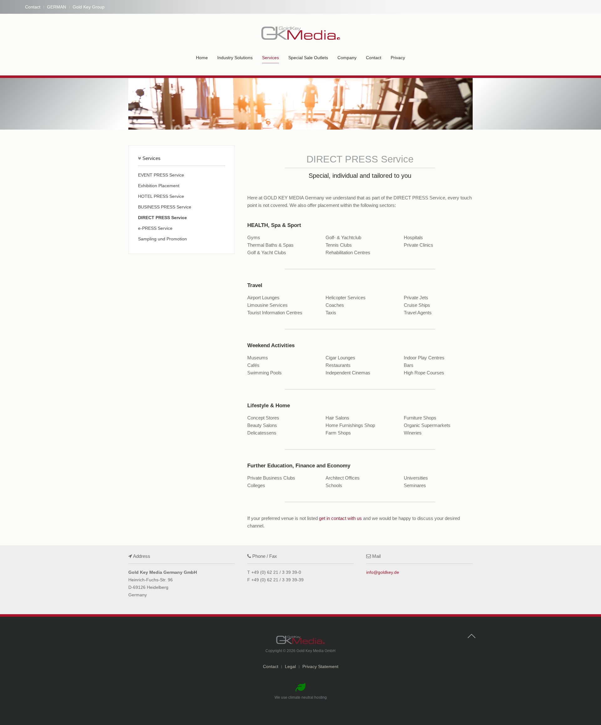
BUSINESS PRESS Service (164, 206)
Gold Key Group (89, 6)
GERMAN (56, 6)
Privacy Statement (320, 666)
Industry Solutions (235, 57)
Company (347, 57)
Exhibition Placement (158, 185)
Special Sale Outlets (308, 57)
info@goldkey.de (382, 572)
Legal (290, 666)
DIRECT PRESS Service (162, 217)
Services (270, 57)
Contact (32, 6)
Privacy (398, 57)
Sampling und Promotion (162, 238)
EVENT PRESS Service (161, 174)
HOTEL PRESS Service (161, 196)
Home (202, 57)
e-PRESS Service (155, 228)
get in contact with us (340, 518)
